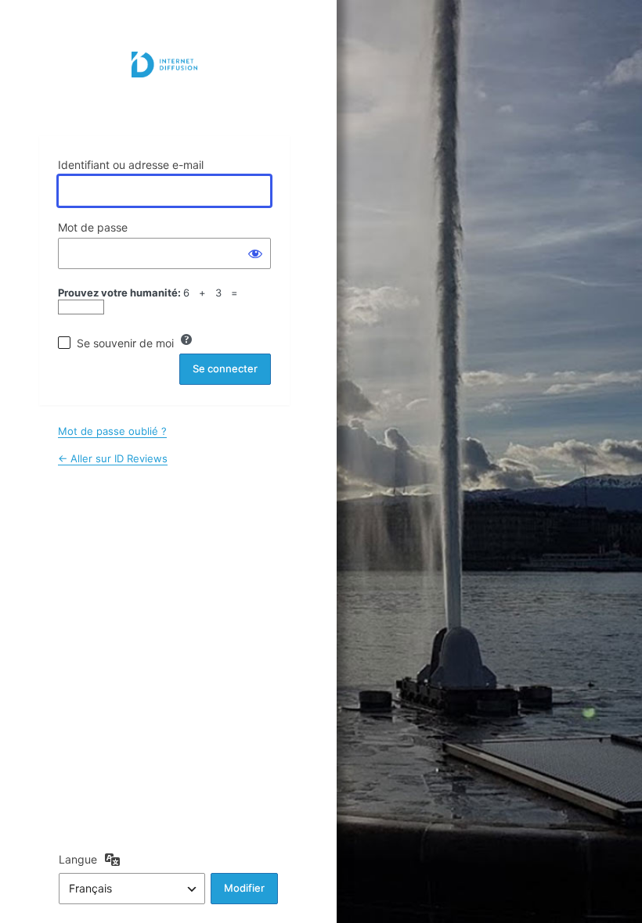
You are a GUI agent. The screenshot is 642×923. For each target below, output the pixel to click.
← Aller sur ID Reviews (113, 458)
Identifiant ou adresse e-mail (131, 164)
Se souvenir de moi (125, 343)
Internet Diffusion (164, 84)
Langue (78, 859)
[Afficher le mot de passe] (255, 253)
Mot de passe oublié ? (112, 431)
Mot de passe (93, 227)
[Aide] (186, 339)
